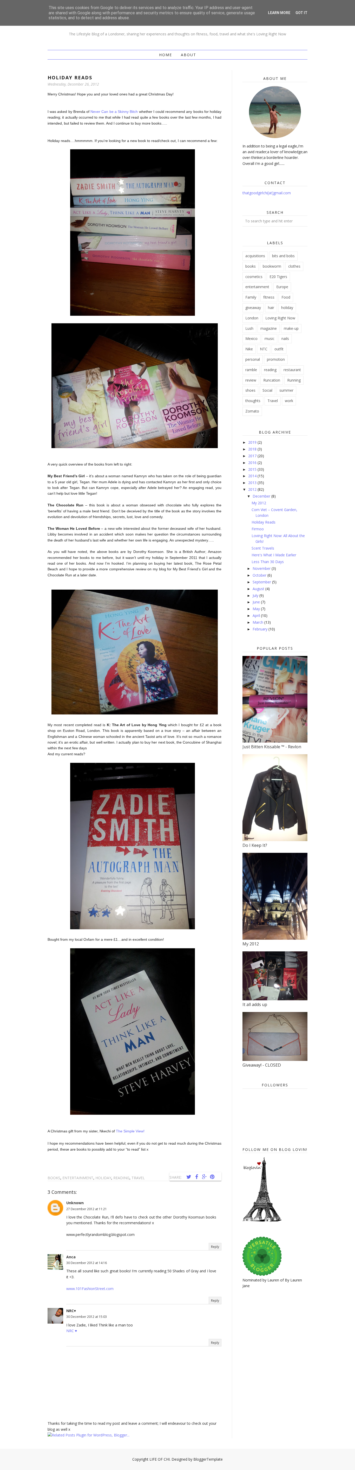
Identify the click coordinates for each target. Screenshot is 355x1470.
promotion (276, 359)
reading (121, 1177)
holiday (103, 1177)
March (258, 622)
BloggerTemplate (208, 1459)
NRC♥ (71, 1310)
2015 (253, 469)
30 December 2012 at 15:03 (86, 1316)
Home (165, 54)
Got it (301, 13)
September (262, 581)
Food (285, 297)
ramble (251, 369)
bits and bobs (283, 255)
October (260, 575)
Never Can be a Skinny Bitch (114, 111)
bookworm (272, 266)
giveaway (253, 307)
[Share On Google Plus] (204, 1176)
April (257, 615)
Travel (138, 1177)
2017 (253, 455)
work (289, 400)
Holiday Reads (263, 522)
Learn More (279, 13)
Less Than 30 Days (268, 561)
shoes (250, 390)
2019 (253, 442)
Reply (215, 1247)
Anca (71, 1256)
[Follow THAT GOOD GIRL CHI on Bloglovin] (261, 1220)
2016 (253, 462)
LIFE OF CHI (159, 1459)
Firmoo (258, 528)
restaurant (292, 369)
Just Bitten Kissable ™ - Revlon (271, 747)
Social (267, 390)
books (54, 1177)
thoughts (252, 400)
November (262, 568)
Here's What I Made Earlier (274, 554)
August (259, 588)
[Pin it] (212, 1176)
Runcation (271, 380)
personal (252, 359)
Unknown (75, 1202)
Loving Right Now (280, 317)
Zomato (252, 411)
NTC (263, 348)
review (250, 380)
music (269, 338)
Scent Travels (263, 548)
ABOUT (188, 54)
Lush (249, 328)
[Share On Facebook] (196, 1176)
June (257, 601)
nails (285, 338)
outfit (279, 348)
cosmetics (253, 276)
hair (271, 307)
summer (286, 390)
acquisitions (255, 255)
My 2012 (259, 502)
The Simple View (130, 1131)
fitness (268, 297)
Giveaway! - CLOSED (261, 1065)
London (251, 317)
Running (294, 380)
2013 (253, 482)
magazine (268, 328)
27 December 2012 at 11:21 (86, 1209)
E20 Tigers (278, 276)
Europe (282, 286)
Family (250, 297)
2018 (253, 449)
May (257, 608)
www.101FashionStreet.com (90, 1288)
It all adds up (254, 1004)
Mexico (251, 338)
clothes (294, 266)
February (260, 629)
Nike (249, 348)
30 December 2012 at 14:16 (86, 1263)
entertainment (77, 1177)
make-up (291, 328)
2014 (253, 475)
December (262, 496)
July (256, 595)
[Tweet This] (188, 1176)
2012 (253, 489)
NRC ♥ (71, 1330)
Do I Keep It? (254, 845)
